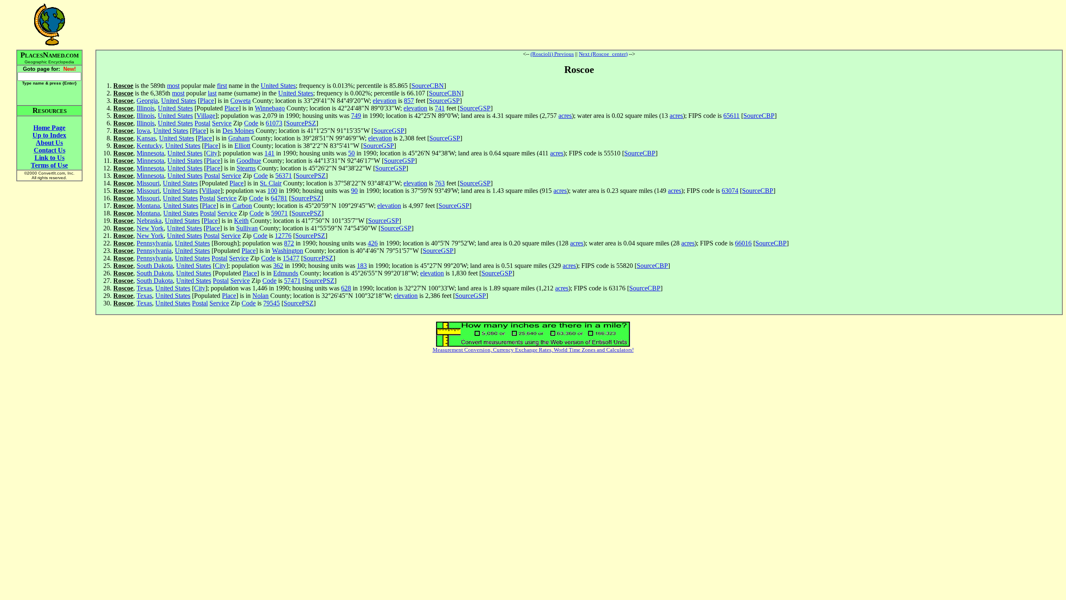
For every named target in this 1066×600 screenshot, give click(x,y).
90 (354, 190)
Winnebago (270, 108)
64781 (279, 198)
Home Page (49, 127)
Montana (148, 205)
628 (346, 288)
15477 (291, 258)
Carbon (242, 205)
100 (272, 190)
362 (278, 265)
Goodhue (249, 160)
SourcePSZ (301, 123)
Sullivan (247, 228)
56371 (283, 175)
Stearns (246, 168)
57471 (292, 280)
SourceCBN (427, 85)
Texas (144, 288)
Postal (202, 123)
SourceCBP (759, 115)
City (211, 153)
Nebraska (149, 220)
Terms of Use (49, 165)
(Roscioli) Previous (552, 54)
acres (565, 115)
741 (440, 108)
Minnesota (150, 153)
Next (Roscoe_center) (603, 54)
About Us (49, 142)
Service (222, 123)
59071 (279, 213)
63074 (730, 190)
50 (351, 153)
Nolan (260, 295)
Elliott (242, 145)
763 (440, 183)
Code (251, 123)
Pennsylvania (154, 243)
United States (278, 85)
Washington (287, 250)
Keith (241, 220)
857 (409, 100)
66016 (743, 243)
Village (206, 115)
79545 (271, 303)
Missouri (148, 183)
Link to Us (50, 157)
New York (150, 228)
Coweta (240, 100)
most (173, 85)
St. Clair (270, 183)
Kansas (146, 138)
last (212, 93)
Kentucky (149, 145)
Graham (238, 138)
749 (356, 115)
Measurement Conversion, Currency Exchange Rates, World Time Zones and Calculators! (533, 350)
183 (362, 265)
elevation (384, 100)
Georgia (147, 100)
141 (269, 153)
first (222, 85)
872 (289, 243)
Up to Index (49, 135)
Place (207, 100)
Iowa (143, 130)
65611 (731, 115)
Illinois (145, 108)
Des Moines (238, 130)
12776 (283, 235)
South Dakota (155, 265)
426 (373, 243)
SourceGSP (444, 100)
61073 (274, 123)
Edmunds (285, 273)
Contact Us (49, 150)
